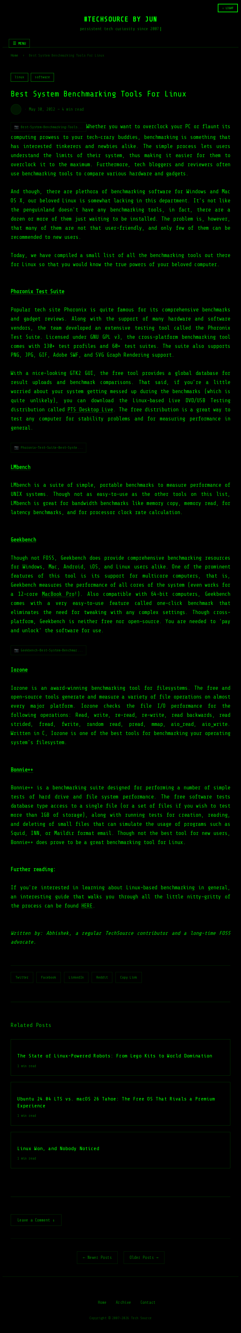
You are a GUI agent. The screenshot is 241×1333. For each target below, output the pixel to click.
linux (19, 77)
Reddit (102, 977)
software (42, 77)
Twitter (22, 977)
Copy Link (128, 977)
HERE (87, 906)
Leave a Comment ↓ (36, 1220)
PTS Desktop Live (90, 410)
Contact (148, 1302)
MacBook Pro (58, 594)
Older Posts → (144, 1257)
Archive (123, 1302)
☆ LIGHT (227, 8)
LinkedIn (76, 977)
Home (14, 55)
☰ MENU (19, 43)
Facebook (48, 977)
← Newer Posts (97, 1257)
